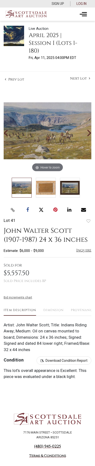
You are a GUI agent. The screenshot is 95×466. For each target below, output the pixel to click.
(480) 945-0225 (47, 446)
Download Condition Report (66, 360)
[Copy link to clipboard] (13, 210)
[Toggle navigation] (83, 14)
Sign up (58, 4)
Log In (81, 4)
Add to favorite (88, 221)
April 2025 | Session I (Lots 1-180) (53, 43)
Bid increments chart (18, 297)
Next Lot (79, 78)
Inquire (83, 250)
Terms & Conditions (47, 455)
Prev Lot (15, 79)
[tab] (20, 311)
